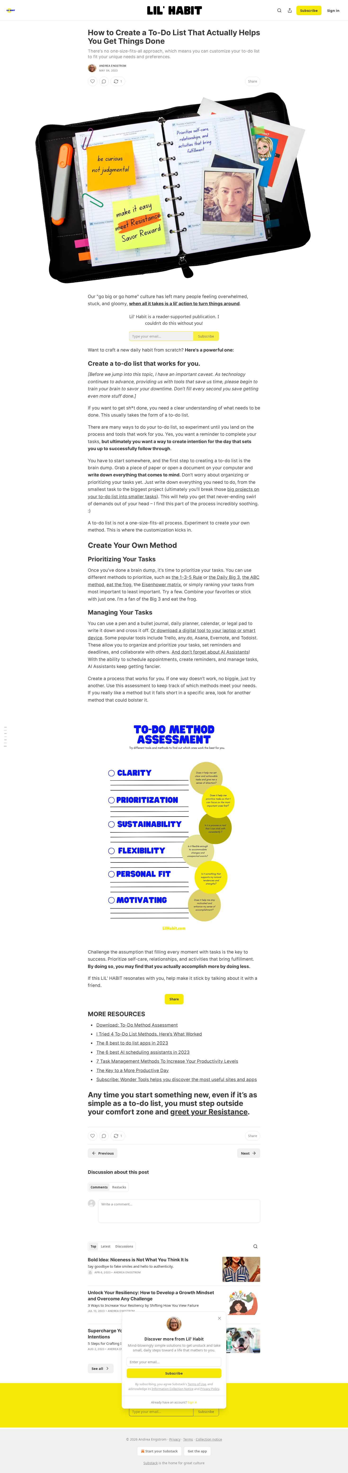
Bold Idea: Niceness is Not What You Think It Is (138, 1259)
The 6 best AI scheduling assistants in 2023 (143, 1052)
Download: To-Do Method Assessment (137, 1025)
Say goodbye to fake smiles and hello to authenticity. (131, 1266)
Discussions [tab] (124, 1246)
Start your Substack (161, 1451)
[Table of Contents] (5, 736)
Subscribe (309, 10)
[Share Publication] (289, 10)
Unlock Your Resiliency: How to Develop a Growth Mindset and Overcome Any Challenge (151, 1296)
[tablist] (108, 1187)
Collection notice (209, 1439)
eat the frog (119, 584)
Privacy (174, 1439)
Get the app (197, 1451)
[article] (174, 1269)
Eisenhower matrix (161, 584)
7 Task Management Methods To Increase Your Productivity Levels (167, 1061)
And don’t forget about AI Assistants (210, 652)
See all (97, 1368)
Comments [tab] (99, 1187)
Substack (150, 1463)
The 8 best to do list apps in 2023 (132, 1043)
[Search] (279, 10)
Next (245, 1153)
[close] (219, 1318)
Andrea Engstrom (112, 65)
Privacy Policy (209, 1389)
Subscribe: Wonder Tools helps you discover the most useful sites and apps (176, 1079)
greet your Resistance (209, 1111)
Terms (188, 1439)
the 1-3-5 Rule (187, 577)
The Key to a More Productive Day (132, 1070)
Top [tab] (93, 1246)
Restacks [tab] (119, 1187)
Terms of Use (197, 1384)
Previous (106, 1153)
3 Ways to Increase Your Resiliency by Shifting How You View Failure (143, 1305)
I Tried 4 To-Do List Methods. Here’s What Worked (149, 1034)
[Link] (81, 363)
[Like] (92, 81)
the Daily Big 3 (224, 577)
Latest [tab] (106, 1246)
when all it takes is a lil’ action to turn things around (184, 303)
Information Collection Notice (172, 1389)
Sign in (333, 10)
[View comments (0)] (104, 81)
